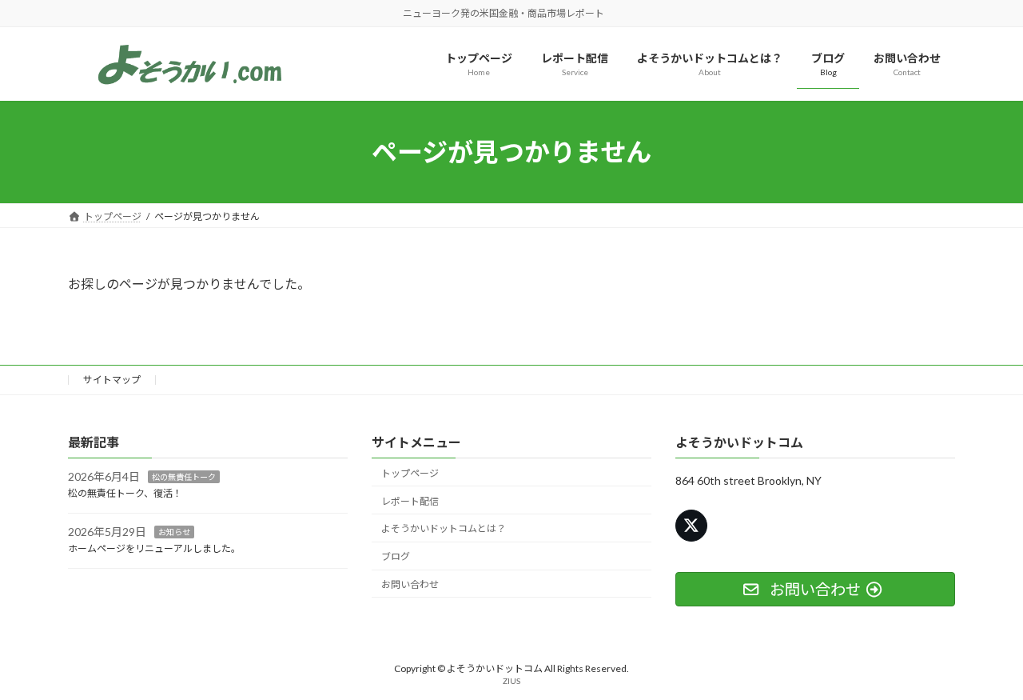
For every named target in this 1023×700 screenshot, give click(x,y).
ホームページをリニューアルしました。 (154, 548)
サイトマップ (112, 380)
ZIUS (511, 681)
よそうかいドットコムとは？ (443, 529)
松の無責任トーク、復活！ (125, 494)
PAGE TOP (983, 664)
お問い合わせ (410, 584)
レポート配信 (410, 501)
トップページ (410, 473)
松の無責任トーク (184, 477)
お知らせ (174, 532)
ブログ (395, 557)
